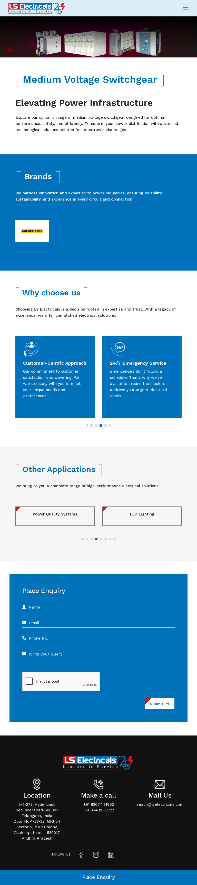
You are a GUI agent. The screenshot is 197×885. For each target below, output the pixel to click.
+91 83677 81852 (98, 804)
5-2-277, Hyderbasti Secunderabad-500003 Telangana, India (37, 810)
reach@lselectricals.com (160, 804)
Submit (158, 704)
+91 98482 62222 (98, 810)
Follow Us (61, 854)
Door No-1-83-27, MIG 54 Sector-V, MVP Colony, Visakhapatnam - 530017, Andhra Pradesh (37, 830)
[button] (87, 425)
